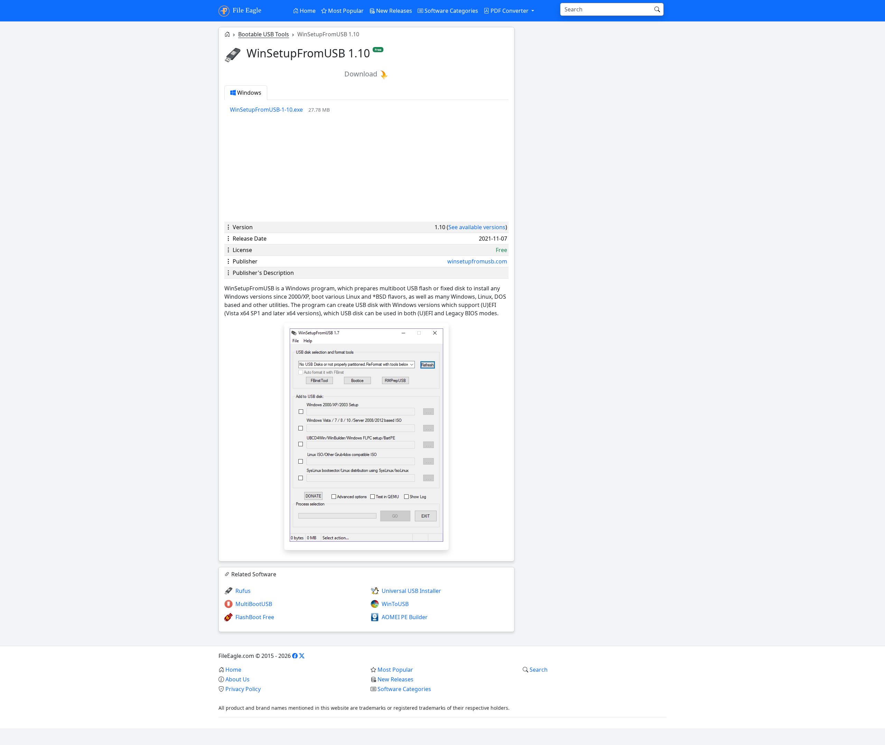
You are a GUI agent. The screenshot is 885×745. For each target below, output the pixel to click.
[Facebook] (295, 656)
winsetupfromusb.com (477, 261)
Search (539, 669)
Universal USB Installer (411, 591)
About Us (237, 679)
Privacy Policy (243, 689)
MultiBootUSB (253, 604)
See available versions (476, 227)
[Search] (657, 9)
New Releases (393, 11)
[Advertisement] (366, 167)
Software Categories (450, 11)
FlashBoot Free (254, 617)
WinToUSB (395, 604)
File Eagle (246, 10)
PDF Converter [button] (509, 11)
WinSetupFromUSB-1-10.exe (266, 109)
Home (307, 11)
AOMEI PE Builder (405, 617)
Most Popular (345, 11)
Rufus (243, 591)
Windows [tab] (248, 92)
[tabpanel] (369, 109)
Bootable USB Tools (263, 34)
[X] (302, 656)
